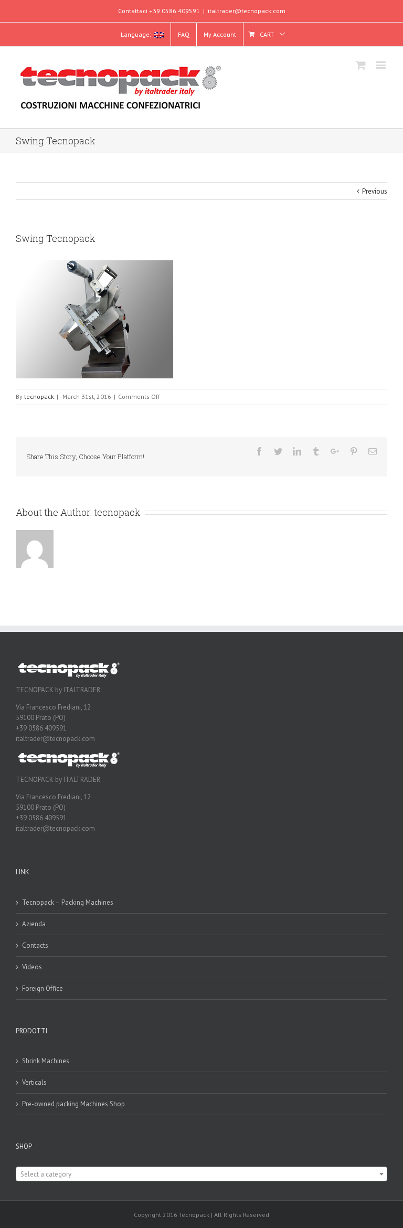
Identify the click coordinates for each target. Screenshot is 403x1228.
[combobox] (201, 1174)
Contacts (35, 945)
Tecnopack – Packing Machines (67, 902)
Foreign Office (42, 988)
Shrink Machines (45, 1060)
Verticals (34, 1082)
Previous (374, 191)
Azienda (34, 923)
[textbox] (201, 1174)
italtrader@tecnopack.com (246, 11)
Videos (32, 966)
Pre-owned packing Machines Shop (73, 1103)
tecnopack (39, 396)
